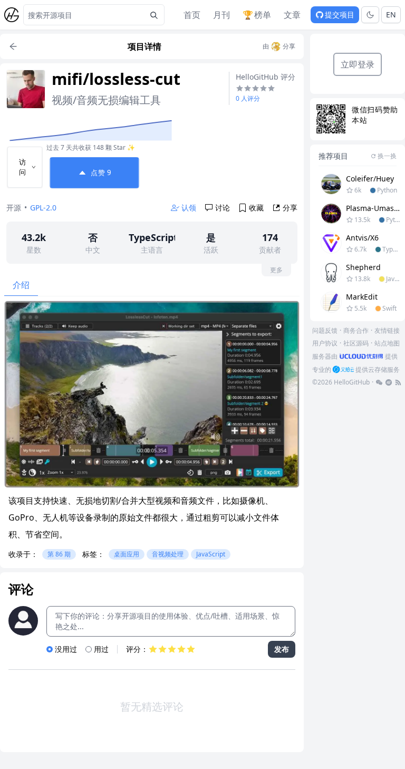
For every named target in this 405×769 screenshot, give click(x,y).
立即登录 (357, 64)
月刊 (221, 15)
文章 (292, 15)
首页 (192, 15)
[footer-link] (379, 382)
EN (391, 14)
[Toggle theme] (370, 14)
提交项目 (339, 14)
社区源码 (356, 343)
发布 (281, 649)
